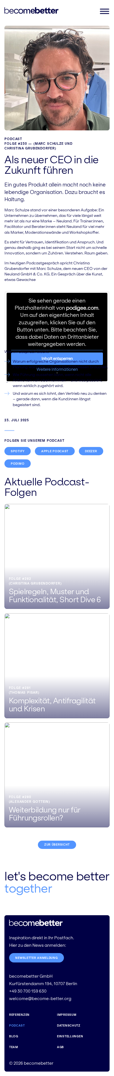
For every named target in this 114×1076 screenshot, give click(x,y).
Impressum (66, 1014)
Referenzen (19, 1014)
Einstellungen (70, 1036)
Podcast (13, 139)
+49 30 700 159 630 (27, 991)
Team (13, 1047)
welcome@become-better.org (40, 998)
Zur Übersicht (57, 844)
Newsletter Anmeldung (36, 957)
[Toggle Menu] (104, 11)
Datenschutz (69, 1025)
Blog (13, 1036)
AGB (60, 1047)
